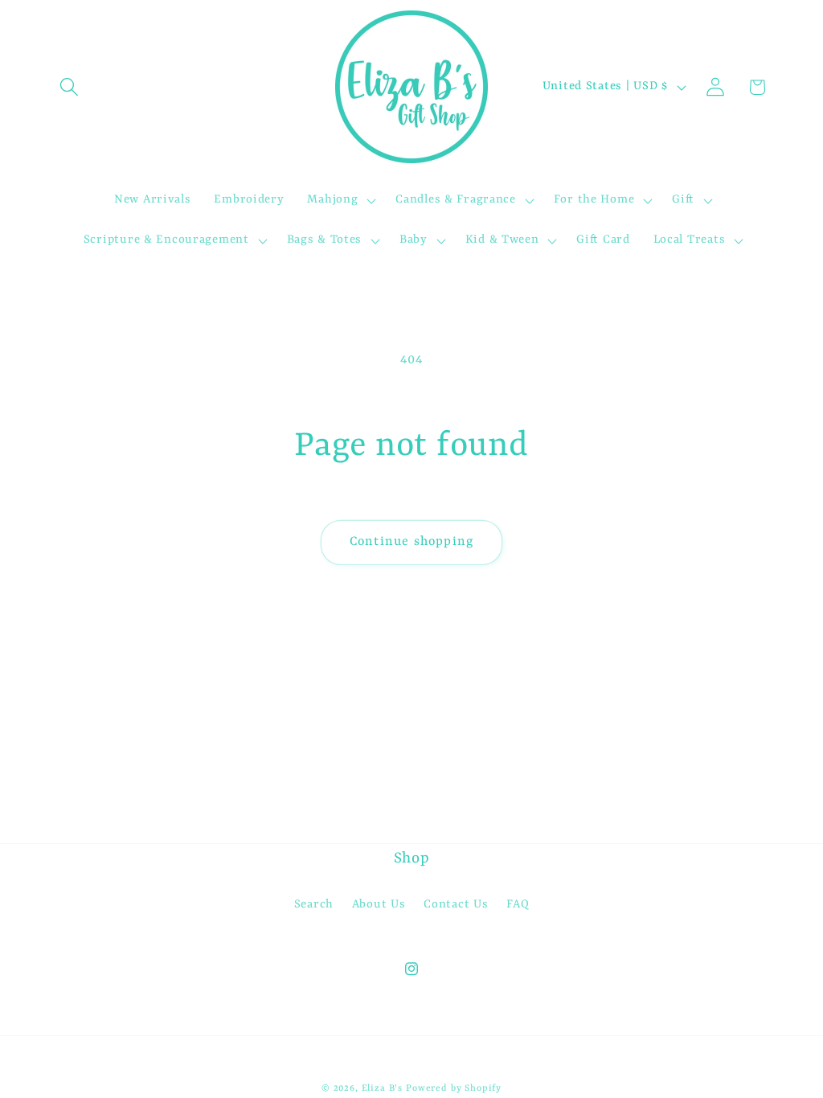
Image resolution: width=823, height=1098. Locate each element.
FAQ (517, 905)
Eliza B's (382, 1088)
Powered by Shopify (454, 1088)
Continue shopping (411, 542)
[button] (69, 87)
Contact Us (456, 905)
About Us (379, 905)
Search (314, 905)
